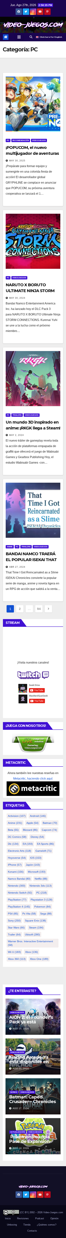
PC (8, 140)
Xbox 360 (17, 958)
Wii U (14, 951)
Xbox (31, 951)
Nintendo (16, 885)
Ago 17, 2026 (21, 1108)
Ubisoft (32, 934)
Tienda (26, 1224)
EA (28, 843)
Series (13, 1092)
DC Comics (17, 836)
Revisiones (23, 1218)
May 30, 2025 (17, 160)
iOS (35, 857)
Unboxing (12, 1224)
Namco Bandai (19, 878)
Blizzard (30, 829)
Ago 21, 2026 (21, 1068)
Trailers (17, 415)
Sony (14, 920)
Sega (46, 913)
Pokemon (42, 906)
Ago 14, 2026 (21, 1148)
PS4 (13, 913)
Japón (33, 864)
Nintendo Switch (20, 892)
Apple (32, 822)
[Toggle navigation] (19, 37)
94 (39, 609)
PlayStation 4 (19, 906)
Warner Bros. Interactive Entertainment (30, 943)
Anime (10, 547)
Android (38, 815)
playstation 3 (41, 899)
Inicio (8, 1218)
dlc (13, 843)
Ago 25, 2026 (21, 1028)
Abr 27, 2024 (17, 567)
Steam (36, 927)
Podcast (39, 1218)
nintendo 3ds (41, 885)
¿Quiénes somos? (46, 1224)
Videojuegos (39, 140)
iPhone (15, 864)
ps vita (29, 913)
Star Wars (16, 927)
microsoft (36, 871)
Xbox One (39, 958)
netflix (41, 878)
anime (15, 822)
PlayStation (17, 899)
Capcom (49, 829)
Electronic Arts (19, 850)
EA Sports (45, 843)
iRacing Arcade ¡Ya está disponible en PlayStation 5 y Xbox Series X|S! (30, 1063)
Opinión (54, 1218)
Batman (50, 822)
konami (16, 871)
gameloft (43, 850)
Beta (13, 829)
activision (17, 815)
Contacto (32, 1230)
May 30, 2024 (17, 298)
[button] (31, 37)
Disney (37, 836)
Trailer (14, 934)
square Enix (35, 920)
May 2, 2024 (16, 435)
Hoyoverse (17, 857)
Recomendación (20, 140)
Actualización (17, 1132)
